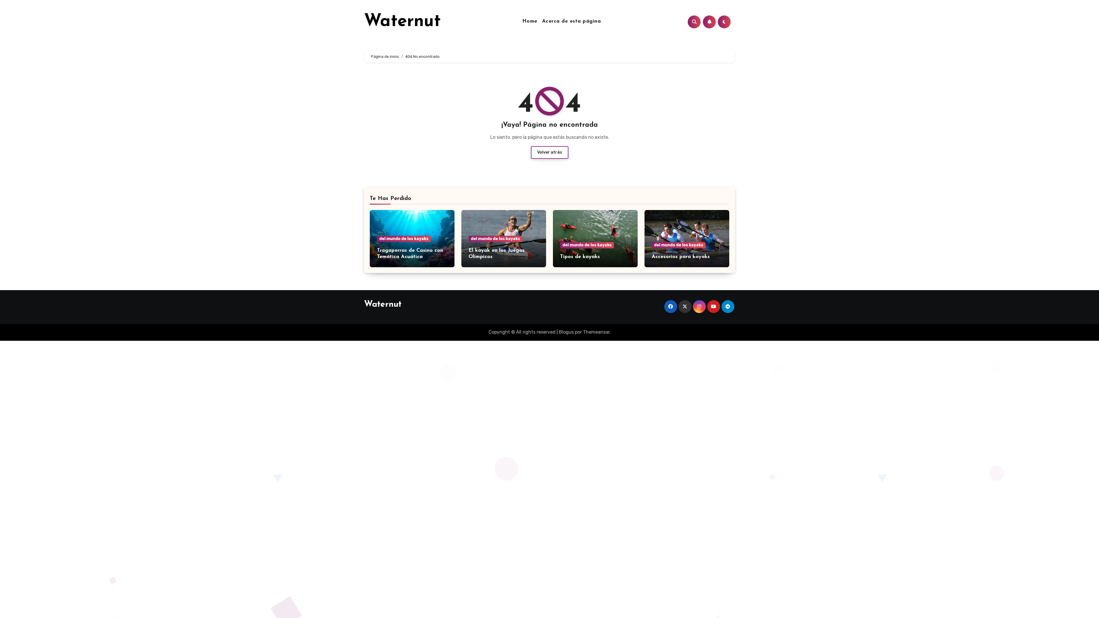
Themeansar (596, 332)
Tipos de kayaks (580, 257)
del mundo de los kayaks (403, 238)
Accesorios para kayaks (681, 257)
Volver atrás (549, 152)
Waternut (402, 21)
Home (529, 21)
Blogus (566, 332)
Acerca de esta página (571, 21)
